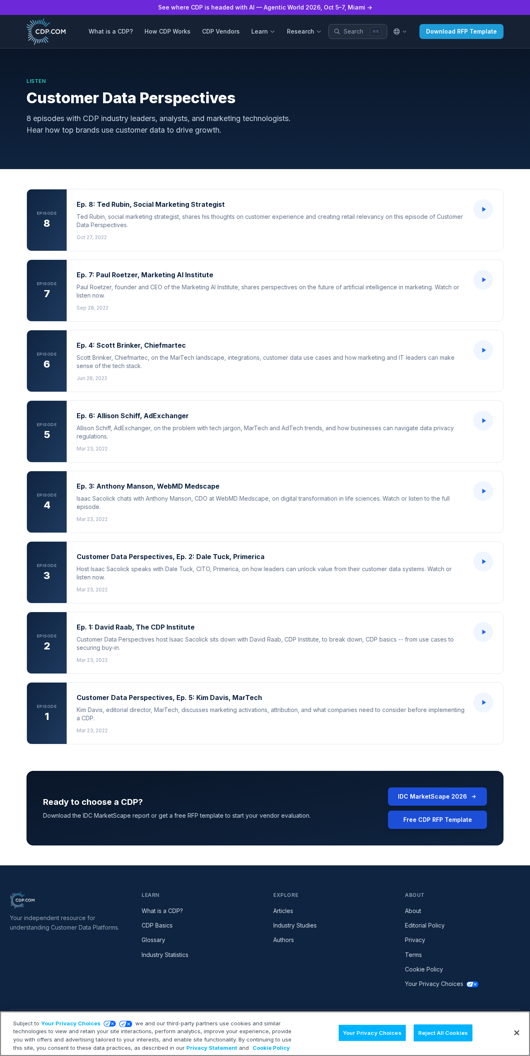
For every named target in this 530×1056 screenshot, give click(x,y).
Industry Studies (295, 925)
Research (300, 31)
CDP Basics (157, 925)
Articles (283, 910)
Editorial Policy (425, 925)
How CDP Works (167, 31)
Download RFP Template (461, 31)
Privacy (415, 939)
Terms (413, 954)
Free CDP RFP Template (437, 819)
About (413, 910)
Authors (283, 939)
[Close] (517, 1033)
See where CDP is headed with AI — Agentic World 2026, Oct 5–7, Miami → (265, 7)
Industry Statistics (165, 954)
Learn (259, 31)
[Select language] (400, 31)
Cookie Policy (424, 969)
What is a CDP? (111, 31)
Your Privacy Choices (434, 983)
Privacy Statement (211, 1047)
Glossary (153, 939)
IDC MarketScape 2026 (432, 796)
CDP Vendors (221, 31)
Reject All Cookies (443, 1032)
